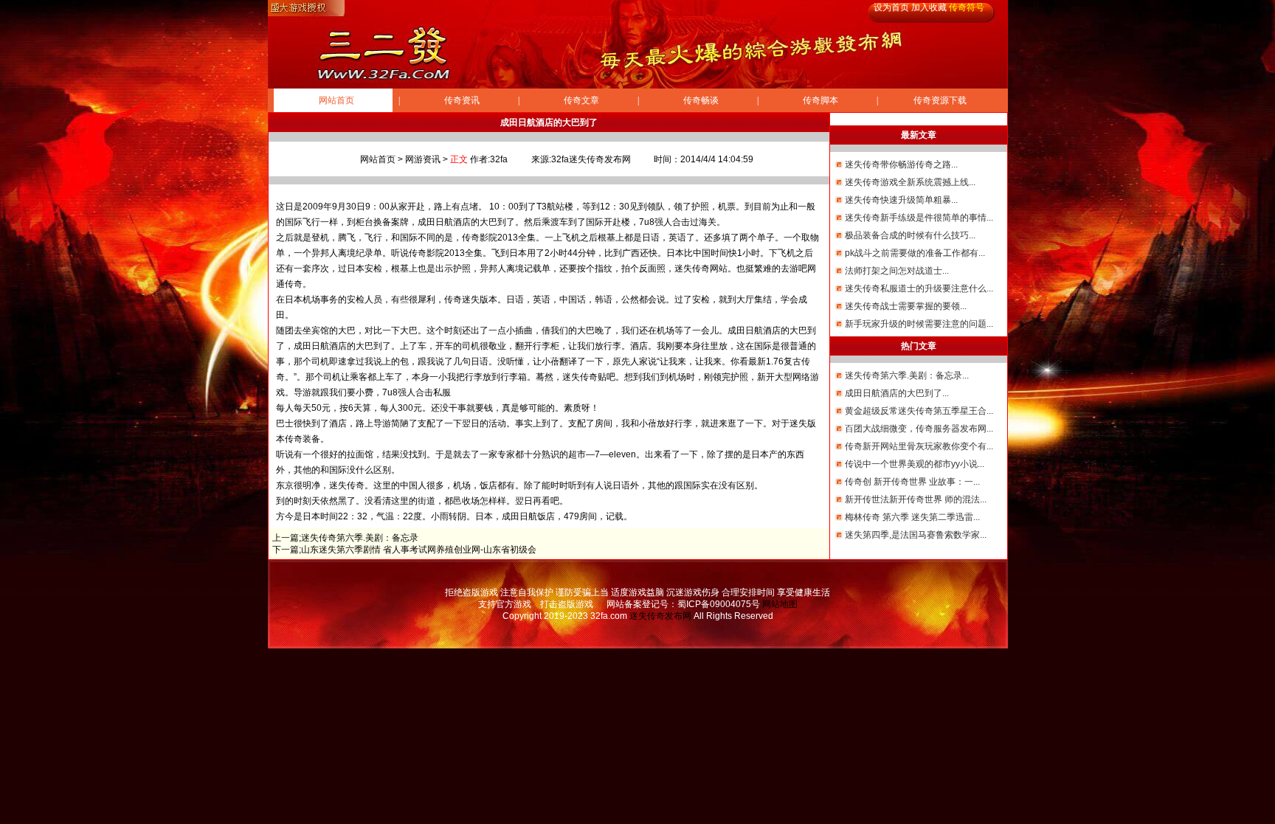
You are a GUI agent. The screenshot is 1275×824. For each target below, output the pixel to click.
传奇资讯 (462, 100)
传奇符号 (966, 7)
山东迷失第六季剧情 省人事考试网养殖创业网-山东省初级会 (418, 549)
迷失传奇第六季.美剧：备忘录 (359, 538)
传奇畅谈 (701, 100)
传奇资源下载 (940, 100)
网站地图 (780, 604)
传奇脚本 (820, 100)
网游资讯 (422, 159)
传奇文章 (581, 100)
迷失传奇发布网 (660, 616)
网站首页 (336, 100)
